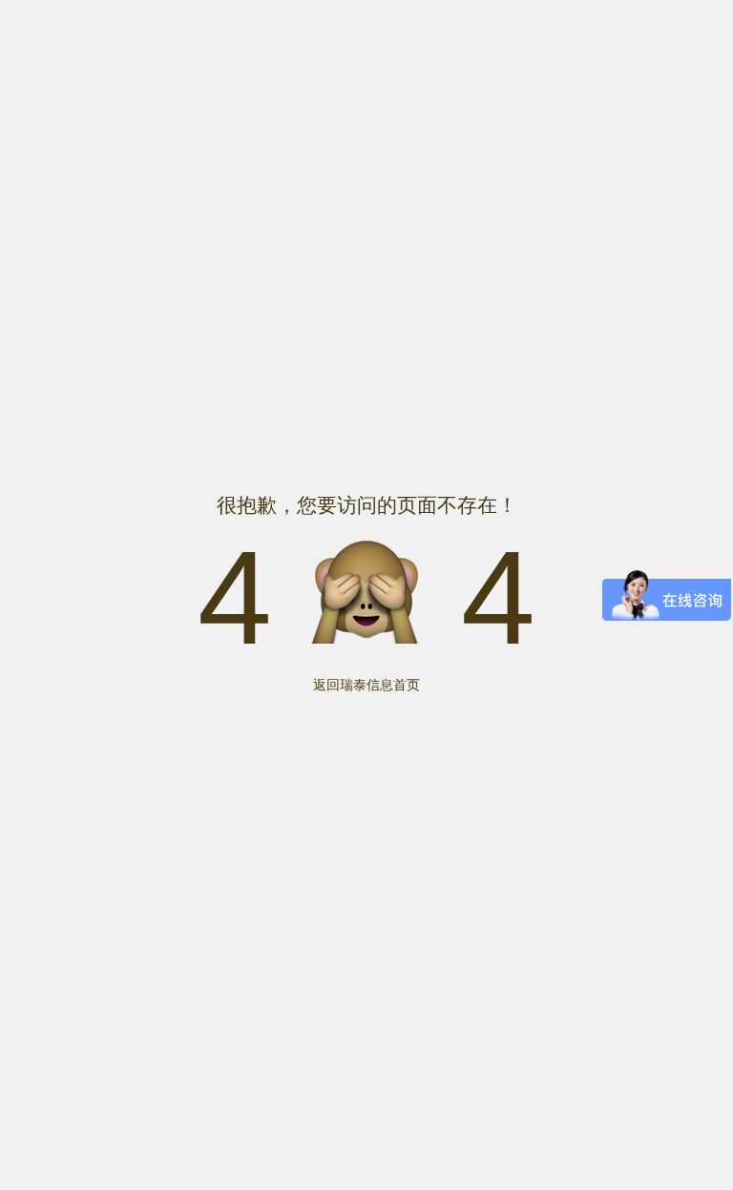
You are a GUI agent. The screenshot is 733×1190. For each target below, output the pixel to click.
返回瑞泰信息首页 (366, 684)
